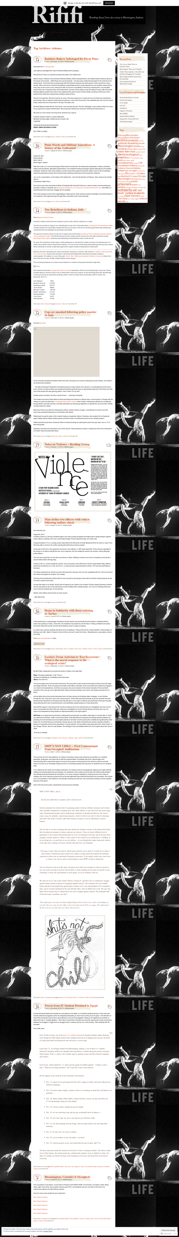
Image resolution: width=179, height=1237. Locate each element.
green (124, 160)
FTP (131, 158)
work (127, 202)
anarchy (141, 141)
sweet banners (132, 195)
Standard (109, 59)
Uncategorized (44, 1218)
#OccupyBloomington (57, 1166)
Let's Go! (122, 105)
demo (65, 649)
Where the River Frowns (45, 217)
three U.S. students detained (73, 1035)
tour (129, 199)
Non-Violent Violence (40, 1197)
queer (53, 137)
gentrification (136, 158)
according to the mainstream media (100, 225)
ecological (71, 649)
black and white (42, 638)
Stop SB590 (124, 113)
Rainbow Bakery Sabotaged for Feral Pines (72, 58)
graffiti (120, 160)
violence (63, 137)
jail (129, 174)
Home (36, 31)
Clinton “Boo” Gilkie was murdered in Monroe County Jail (84, 256)
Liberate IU (123, 108)
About (44, 31)
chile (143, 149)
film (127, 157)
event (52, 201)
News (46, 304)
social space (134, 187)
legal (119, 176)
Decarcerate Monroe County (129, 97)
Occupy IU (135, 178)
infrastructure (141, 171)
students (81, 997)
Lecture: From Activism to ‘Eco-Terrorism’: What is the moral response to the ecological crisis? (72, 660)
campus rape (132, 149)
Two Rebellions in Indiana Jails (64, 209)
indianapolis (141, 166)
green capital (130, 160)
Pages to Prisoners (126, 111)
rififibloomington (69, 61)
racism (121, 187)
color (51, 638)
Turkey (95, 649)
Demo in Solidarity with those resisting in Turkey (69, 612)
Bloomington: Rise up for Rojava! (130, 69)
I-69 (140, 162)
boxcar (142, 146)
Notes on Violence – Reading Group (67, 444)
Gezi (80, 649)
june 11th (134, 173)
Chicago (139, 149)
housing (136, 163)
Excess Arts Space (126, 100)
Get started (109, 3)
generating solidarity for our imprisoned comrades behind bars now (79, 188)
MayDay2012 (126, 176)
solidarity (58, 137)
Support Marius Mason (127, 116)
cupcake (138, 152)
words (92, 997)
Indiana (133, 165)
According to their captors (41, 238)
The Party (122, 198)
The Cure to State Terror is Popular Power (128, 65)
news (82, 1166)
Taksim (90, 649)
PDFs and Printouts (58, 32)
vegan (76, 738)
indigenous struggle (127, 170)
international (121, 174)
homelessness (125, 162)
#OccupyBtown (74, 1218)
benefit (141, 143)
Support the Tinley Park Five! (129, 119)
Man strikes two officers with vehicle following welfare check (67, 520)
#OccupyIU (135, 137)
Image (109, 445)
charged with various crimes (60, 270)
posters (35, 1221)
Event (42, 201)
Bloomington (59, 649)
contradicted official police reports (65, 401)
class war (67, 1166)
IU (77, 997)
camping (87, 1218)
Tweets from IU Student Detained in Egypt (71, 1005)
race (139, 185)
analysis (133, 140)
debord (143, 152)
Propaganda (48, 997)
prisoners (58, 304)
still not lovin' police (56, 436)
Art (65, 997)
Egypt (76, 1166)
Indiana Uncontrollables (129, 167)
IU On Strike (124, 103)
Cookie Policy (47, 1231)
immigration (123, 165)
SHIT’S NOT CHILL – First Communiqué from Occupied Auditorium (71, 747)
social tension (142, 187)
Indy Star (43, 323)
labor (142, 173)
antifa (121, 143)
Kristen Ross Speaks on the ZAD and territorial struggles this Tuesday (132, 73)
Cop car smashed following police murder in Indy (71, 313)
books (74, 997)
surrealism (121, 196)
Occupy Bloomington (91, 1166)
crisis (72, 1166)
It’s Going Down (49, 66)
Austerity (69, 997)
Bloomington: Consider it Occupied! (67, 1177)
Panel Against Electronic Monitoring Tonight (128, 82)
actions (53, 649)
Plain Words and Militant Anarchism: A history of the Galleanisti (70, 146)
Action (42, 137)
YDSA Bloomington (126, 121)
